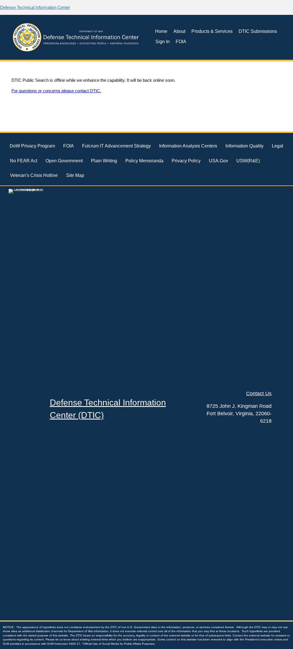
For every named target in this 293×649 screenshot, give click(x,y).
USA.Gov (218, 160)
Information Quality (244, 145)
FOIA (181, 41)
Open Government (64, 160)
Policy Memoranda (144, 160)
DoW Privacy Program (32, 145)
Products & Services (212, 31)
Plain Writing (104, 160)
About (179, 31)
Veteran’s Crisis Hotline (34, 175)
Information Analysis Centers (188, 145)
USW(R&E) (248, 160)
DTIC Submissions (258, 31)
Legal (277, 145)
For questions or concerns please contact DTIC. (56, 90)
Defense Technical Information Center (35, 7)
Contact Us (259, 393)
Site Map (75, 175)
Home (161, 31)
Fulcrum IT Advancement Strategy (116, 145)
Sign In (162, 41)
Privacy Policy (186, 160)
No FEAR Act (23, 160)
